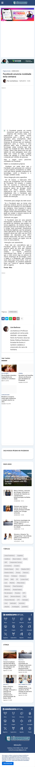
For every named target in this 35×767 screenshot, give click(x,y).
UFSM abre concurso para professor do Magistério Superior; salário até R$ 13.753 (16, 480)
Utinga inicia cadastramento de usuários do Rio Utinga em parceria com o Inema (25, 690)
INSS (12, 579)
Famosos (25, 572)
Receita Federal (17, 589)
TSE (24, 596)
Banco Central (17, 559)
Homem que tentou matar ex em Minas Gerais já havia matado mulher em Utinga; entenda (22, 510)
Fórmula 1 (22, 576)
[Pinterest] (14, 318)
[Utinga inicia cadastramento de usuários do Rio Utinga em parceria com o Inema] (25, 679)
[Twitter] (6, 318)
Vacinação (25, 600)
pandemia (24, 607)
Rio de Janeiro (8, 593)
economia (21, 603)
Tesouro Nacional (9, 600)
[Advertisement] (17, 39)
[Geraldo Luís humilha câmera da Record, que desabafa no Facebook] (26, 368)
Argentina (20, 555)
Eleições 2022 (25, 569)
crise (6, 603)
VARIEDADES (15, 71)
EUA (17, 569)
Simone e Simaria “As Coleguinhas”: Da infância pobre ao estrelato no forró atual (22, 536)
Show (6, 596)
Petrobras (7, 589)
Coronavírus (8, 566)
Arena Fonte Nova (9, 555)
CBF (6, 562)
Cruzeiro (16, 566)
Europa (18, 572)
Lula (6, 583)
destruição (13, 603)
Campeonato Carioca (15, 562)
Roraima (17, 593)
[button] (2, 2)
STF (24, 593)
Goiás (6, 579)
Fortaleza (14, 576)
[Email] (18, 318)
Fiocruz (7, 576)
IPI (17, 579)
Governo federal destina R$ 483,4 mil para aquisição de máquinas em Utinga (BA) (9, 665)
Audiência (7, 559)
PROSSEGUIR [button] (7, 763)
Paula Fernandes (17, 586)
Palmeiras (7, 586)
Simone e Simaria (15, 596)
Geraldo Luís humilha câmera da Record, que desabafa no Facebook (25, 378)
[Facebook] (3, 318)
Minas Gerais (20, 583)
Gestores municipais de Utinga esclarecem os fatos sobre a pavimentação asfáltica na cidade (22, 523)
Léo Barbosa (15, 327)
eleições (7, 607)
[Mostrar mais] (21, 318)
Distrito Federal (9, 569)
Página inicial (6, 71)
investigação (15, 607)
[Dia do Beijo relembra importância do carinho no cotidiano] (9, 368)
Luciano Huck (24, 579)
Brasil (25, 559)
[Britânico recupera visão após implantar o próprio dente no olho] (9, 389)
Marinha (12, 583)
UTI (18, 600)
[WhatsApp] (10, 318)
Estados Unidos (9, 572)
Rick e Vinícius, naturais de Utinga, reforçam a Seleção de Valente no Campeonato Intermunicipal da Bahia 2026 (22, 495)
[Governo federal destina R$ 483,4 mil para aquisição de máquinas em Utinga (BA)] (10, 654)
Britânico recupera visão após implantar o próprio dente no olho (8, 399)
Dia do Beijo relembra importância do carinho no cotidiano (8, 377)
